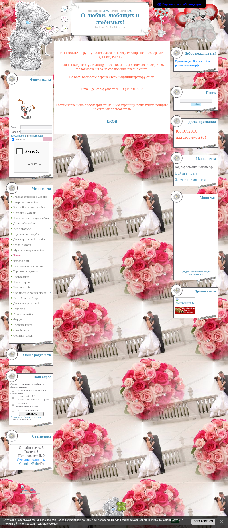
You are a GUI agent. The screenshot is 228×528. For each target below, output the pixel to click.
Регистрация (35, 135)
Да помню (21, 403)
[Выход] (64, 31)
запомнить (21, 139)
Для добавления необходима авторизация (196, 272)
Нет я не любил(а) (25, 396)
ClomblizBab (28, 464)
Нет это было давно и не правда (33, 399)
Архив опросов (32, 417)
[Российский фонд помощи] (185, 312)
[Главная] (64, 11)
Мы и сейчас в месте (27, 406)
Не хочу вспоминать (27, 410)
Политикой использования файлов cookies (30, 523)
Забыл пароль (18, 135)
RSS (130, 11)
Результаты (16, 417)
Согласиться (203, 521)
